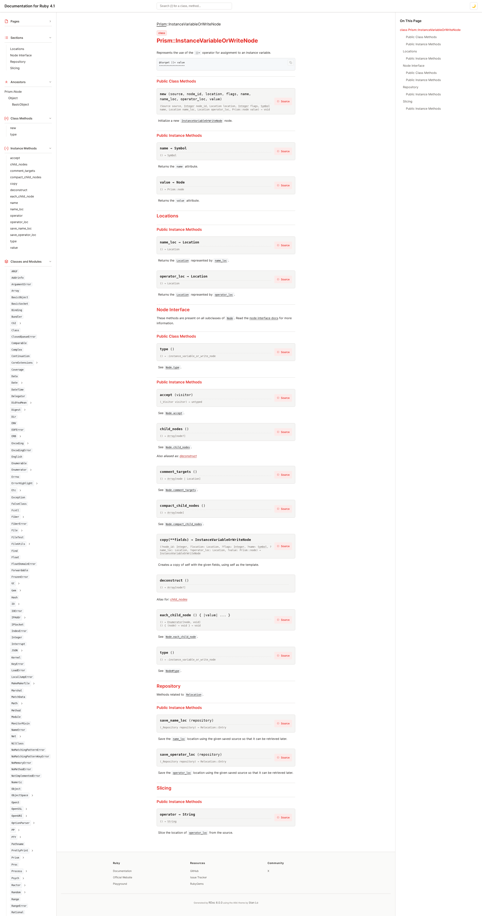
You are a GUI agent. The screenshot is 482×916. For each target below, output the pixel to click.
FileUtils (18, 543)
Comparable (19, 343)
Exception (18, 497)
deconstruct (18, 190)
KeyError (17, 663)
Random (16, 892)
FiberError (19, 523)
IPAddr (16, 617)
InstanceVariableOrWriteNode (180, 553)
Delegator (18, 396)
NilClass (17, 743)
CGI (13, 323)
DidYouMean (19, 402)
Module (16, 716)
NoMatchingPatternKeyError (30, 756)
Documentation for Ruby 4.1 (30, 6)
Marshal (16, 690)
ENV (13, 423)
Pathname (17, 844)
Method (16, 710)
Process (16, 871)
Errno (15, 476)
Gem (13, 590)
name (14, 203)
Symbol (265, 106)
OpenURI (16, 815)
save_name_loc (21, 228)
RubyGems (197, 883)
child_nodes (18, 164)
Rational (17, 912)
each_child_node (22, 196)
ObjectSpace (19, 795)
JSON (14, 650)
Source (283, 101)
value (14, 247)
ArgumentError (21, 284)
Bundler (16, 316)
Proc (14, 864)
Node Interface (21, 55)
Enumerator (19, 469)
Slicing (15, 68)
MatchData (18, 696)
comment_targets (22, 171)
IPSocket (17, 624)
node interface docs (263, 318)
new (13, 128)
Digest (16, 409)
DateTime (17, 389)
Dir (13, 416)
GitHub (194, 870)
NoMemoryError (21, 762)
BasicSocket (19, 303)
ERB (13, 436)
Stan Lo (253, 902)
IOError (16, 610)
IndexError (19, 630)
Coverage (17, 369)
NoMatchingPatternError (28, 749)
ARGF (14, 271)
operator (16, 215)
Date (14, 382)
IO (12, 603)
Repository (18, 61)
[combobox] (194, 6)
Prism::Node (13, 91)
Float (15, 557)
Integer (16, 637)
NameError (18, 729)
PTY (13, 837)
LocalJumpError (22, 676)
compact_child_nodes (25, 177)
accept (15, 158)
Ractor (16, 885)
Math (14, 703)
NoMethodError (21, 769)
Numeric (16, 782)
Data (14, 376)
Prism (15, 857)
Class (15, 330)
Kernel (16, 657)
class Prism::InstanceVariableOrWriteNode (430, 30)
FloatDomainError (23, 563)
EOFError (17, 429)
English (16, 456)
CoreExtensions (22, 362)
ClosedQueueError (23, 336)
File (14, 530)
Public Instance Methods (179, 135)
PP (12, 829)
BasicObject (20, 104)
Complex (16, 349)
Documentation (122, 870)
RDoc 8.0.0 (216, 902)
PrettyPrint (19, 850)
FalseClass (19, 503)
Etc (13, 490)
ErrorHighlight (22, 483)
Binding (16, 310)
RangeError (19, 905)
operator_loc (19, 222)
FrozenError (19, 576)
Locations (17, 49)
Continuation (20, 356)
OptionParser (20, 822)
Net (13, 736)
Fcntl (15, 510)
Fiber (15, 516)
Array (15, 290)
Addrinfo (17, 277)
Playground (120, 883)
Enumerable (19, 463)
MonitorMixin (20, 723)
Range (15, 899)
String (171, 821)
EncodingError (21, 450)
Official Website (122, 877)
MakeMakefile (20, 683)
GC (12, 583)
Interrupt (18, 643)
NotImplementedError (25, 775)
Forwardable (19, 570)
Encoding (17, 443)
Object (13, 98)
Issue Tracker (198, 877)
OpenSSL (16, 808)
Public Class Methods (176, 81)
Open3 (15, 802)
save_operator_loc (23, 235)
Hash (14, 597)
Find (14, 550)
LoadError (18, 670)
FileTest (17, 537)
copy (13, 183)
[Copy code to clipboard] (291, 63)
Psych (15, 878)
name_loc (17, 209)
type (13, 134)
